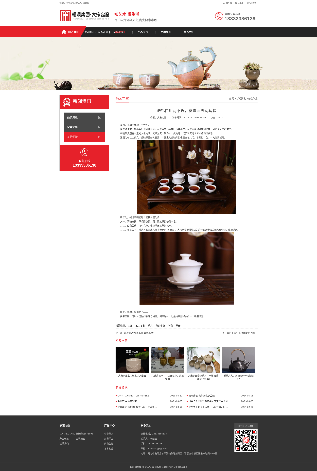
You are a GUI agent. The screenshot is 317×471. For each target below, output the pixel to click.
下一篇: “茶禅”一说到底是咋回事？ (240, 333)
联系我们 (239, 3)
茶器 (178, 325)
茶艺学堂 (72, 136)
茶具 (150, 325)
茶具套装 (160, 325)
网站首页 (73, 32)
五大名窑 (140, 325)
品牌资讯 (72, 117)
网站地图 (251, 3)
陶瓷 (170, 325)
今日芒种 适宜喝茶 (127, 401)
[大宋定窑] (84, 20)
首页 (231, 98)
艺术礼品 (108, 448)
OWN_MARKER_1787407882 (133, 395)
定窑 (130, 325)
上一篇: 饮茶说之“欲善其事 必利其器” (135, 333)
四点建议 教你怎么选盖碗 (202, 395)
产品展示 (143, 32)
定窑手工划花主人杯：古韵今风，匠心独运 (208, 407)
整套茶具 (108, 433)
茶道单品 (108, 438)
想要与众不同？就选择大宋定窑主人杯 (208, 401)
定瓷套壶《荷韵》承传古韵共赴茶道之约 (137, 407)
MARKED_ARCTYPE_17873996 (96, 32)
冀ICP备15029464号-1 (175, 467)
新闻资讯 (119, 32)
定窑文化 (72, 127)
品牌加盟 (227, 3)
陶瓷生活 (108, 443)
